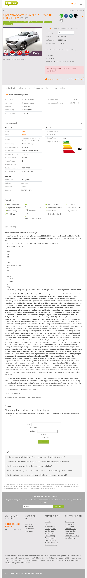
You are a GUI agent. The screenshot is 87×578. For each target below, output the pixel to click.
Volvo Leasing (70, 538)
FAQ (46, 524)
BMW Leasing (70, 524)
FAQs (7, 452)
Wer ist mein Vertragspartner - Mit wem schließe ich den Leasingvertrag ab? (37, 475)
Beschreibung (51, 88)
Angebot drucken (54, 79)
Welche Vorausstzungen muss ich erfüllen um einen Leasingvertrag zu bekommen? (40, 470)
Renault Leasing (70, 529)
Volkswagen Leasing (72, 536)
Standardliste (45, 438)
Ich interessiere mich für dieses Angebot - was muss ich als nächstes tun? (36, 457)
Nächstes (79, 10)
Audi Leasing (69, 522)
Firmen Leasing (50, 538)
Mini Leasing (69, 526)
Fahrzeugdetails (25, 88)
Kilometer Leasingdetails (17, 95)
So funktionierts (50, 526)
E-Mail (29, 424)
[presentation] (7, 39)
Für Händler (29, 526)
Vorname (33, 428)
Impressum (29, 531)
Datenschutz (29, 529)
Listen (43, 434)
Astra (24, 135)
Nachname (33, 431)
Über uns (28, 524)
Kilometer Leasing (51, 542)
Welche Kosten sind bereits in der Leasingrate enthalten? (29, 466)
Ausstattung (39, 88)
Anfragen (63, 88)
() (75, 4)
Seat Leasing (69, 533)
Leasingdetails (10, 88)
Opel (24, 131)
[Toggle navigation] (81, 4)
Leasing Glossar (50, 529)
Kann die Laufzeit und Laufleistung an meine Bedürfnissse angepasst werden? (38, 461)
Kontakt (48, 522)
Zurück (7, 10)
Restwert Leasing (51, 545)
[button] (61, 16)
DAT (9, 563)
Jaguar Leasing (70, 531)
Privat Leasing (50, 536)
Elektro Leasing (50, 540)
